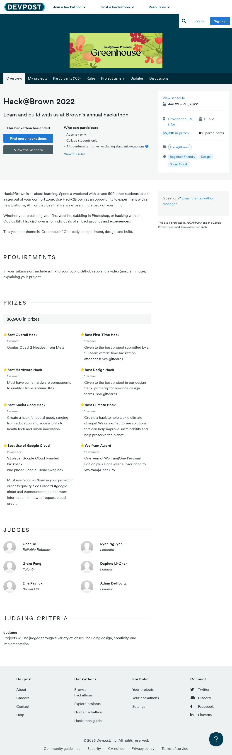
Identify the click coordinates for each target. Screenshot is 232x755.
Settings (138, 706)
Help (20, 714)
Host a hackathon (116, 7)
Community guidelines (62, 748)
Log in (198, 21)
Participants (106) (67, 78)
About (21, 689)
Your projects (143, 689)
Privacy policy (143, 748)
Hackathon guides (88, 720)
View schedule (174, 98)
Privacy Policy (166, 227)
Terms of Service (190, 227)
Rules (91, 78)
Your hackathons (145, 698)
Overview (14, 78)
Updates (137, 78)
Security (94, 748)
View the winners (28, 150)
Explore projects (87, 703)
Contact (22, 706)
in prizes (176, 133)
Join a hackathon (67, 7)
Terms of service (175, 748)
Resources (158, 7)
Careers (22, 698)
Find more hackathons (28, 138)
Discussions (158, 78)
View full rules (74, 154)
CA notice (116, 748)
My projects (37, 78)
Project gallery (113, 78)
